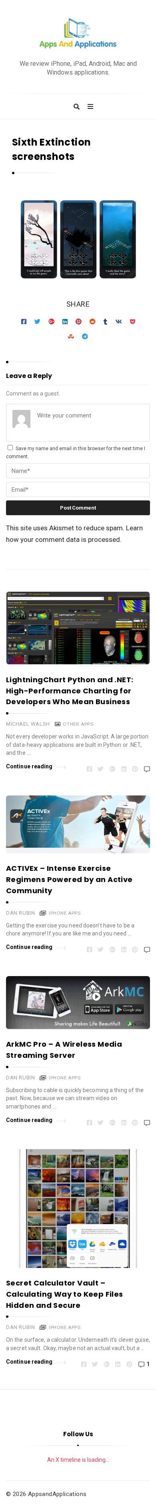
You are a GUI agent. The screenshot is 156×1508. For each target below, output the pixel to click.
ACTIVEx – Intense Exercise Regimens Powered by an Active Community (69, 879)
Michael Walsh (28, 724)
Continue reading (29, 766)
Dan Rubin (20, 913)
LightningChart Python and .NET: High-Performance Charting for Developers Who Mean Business (69, 691)
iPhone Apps (65, 913)
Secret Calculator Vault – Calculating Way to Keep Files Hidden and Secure (64, 1294)
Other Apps (78, 724)
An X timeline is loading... (78, 1460)
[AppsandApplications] (78, 34)
